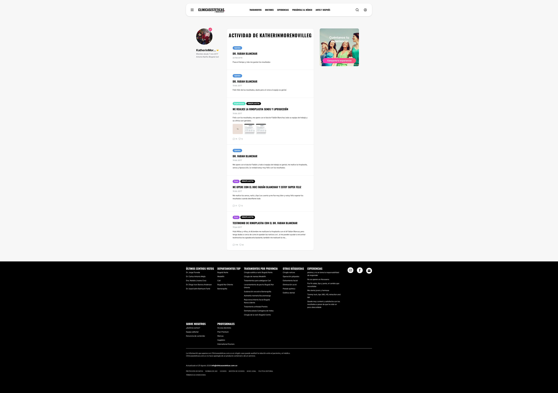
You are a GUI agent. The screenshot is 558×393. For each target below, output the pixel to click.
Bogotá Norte (222, 272)
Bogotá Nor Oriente (225, 284)
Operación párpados (291, 276)
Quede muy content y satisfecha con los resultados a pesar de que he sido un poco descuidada (323, 304)
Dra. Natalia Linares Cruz (196, 280)
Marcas (220, 336)
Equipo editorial (192, 332)
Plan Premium (223, 332)
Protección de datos (194, 371)
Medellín (220, 276)
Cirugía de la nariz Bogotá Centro (257, 315)
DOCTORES (269, 9)
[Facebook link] (360, 271)
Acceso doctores (224, 328)
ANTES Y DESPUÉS (323, 9)
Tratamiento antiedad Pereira (256, 307)
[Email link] (369, 271)
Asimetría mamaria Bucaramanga (257, 295)
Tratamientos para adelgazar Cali (257, 280)
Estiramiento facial (290, 280)
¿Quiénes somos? (193, 328)
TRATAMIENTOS (256, 9)
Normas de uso (211, 371)
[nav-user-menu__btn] (365, 10)
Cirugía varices (289, 272)
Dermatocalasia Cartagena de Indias (258, 311)
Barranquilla (222, 289)
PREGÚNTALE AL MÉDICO (302, 9)
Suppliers (221, 340)
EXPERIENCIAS (283, 9)
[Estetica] (211, 10)
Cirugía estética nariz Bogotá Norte (258, 272)
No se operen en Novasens (318, 279)
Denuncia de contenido (195, 336)
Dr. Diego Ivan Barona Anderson (199, 284)
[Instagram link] (350, 271)
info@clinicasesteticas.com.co (224, 365)
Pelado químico (289, 289)
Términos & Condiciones (196, 375)
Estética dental (289, 293)
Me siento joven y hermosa (318, 290)
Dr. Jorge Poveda (193, 272)
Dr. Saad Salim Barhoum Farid (198, 289)
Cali (219, 280)
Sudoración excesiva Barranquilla (257, 291)
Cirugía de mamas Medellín (255, 276)
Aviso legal (251, 371)
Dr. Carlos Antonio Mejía (195, 276)
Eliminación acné (290, 284)
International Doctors (225, 344)
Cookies (223, 371)
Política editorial (266, 371)
